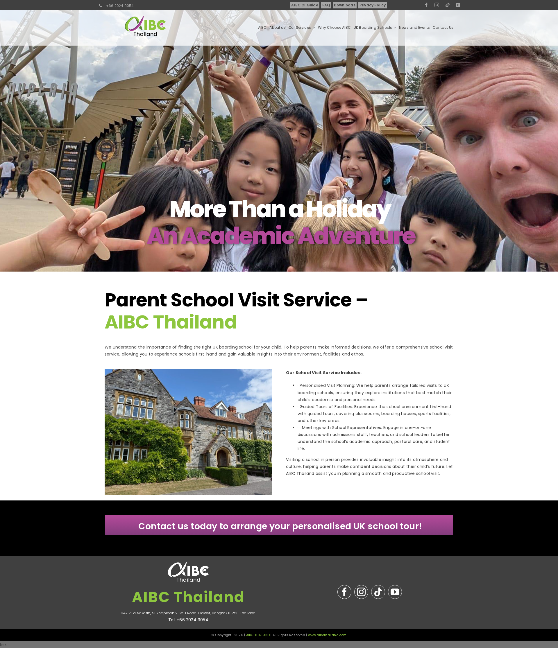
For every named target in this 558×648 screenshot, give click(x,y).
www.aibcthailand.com (327, 635)
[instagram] (436, 5)
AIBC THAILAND (258, 635)
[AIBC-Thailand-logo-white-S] (188, 558)
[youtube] (458, 5)
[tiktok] (447, 5)
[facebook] (426, 5)
